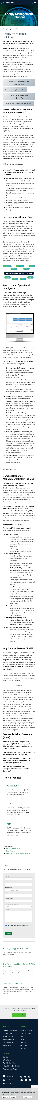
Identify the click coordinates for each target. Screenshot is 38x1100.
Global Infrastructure (26, 1030)
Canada (22, 1039)
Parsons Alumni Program (10, 1069)
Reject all (13, 1097)
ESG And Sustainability (10, 1030)
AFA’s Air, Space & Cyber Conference (18, 853)
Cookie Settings (27, 1097)
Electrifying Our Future (12, 983)
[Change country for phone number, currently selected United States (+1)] (7, 890)
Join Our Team (10, 1080)
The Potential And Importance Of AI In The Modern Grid (19, 965)
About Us (6, 1026)
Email (7, 893)
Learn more (9, 1094)
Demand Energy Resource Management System (19, 96)
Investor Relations (8, 1039)
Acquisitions (7, 1045)
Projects (23, 1042)
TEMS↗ (10, 803)
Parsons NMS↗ (13, 786)
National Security (25, 1033)
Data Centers (10, 851)
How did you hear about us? (11, 904)
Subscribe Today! (19, 1015)
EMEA (22, 1036)
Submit (9, 933)
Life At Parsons (7, 1060)
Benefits (5, 1057)
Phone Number (8, 887)
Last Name (8, 882)
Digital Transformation (13, 848)
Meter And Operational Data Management (19, 83)
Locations (9, 1083)
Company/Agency (9, 898)
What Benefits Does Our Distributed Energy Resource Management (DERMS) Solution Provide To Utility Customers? (17, 760)
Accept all (5, 1097)
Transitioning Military (9, 1063)
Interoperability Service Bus (14, 90)
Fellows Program (8, 1033)
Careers (6, 1053)
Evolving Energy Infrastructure (15, 948)
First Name (8, 876)
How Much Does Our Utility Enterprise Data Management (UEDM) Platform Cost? (17, 753)
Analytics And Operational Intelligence (18, 103)
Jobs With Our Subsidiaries (11, 1066)
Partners (23, 1048)
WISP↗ (9, 824)
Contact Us (10, 1076)
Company (23, 1026)
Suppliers (23, 1045)
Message (7, 909)
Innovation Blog (8, 1036)
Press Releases (8, 1042)
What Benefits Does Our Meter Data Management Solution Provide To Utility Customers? (16, 769)
